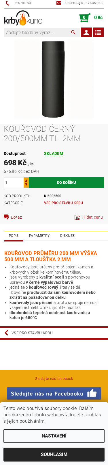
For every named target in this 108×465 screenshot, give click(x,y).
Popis (14, 236)
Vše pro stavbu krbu (63, 203)
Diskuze (67, 236)
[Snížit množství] (26, 185)
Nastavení (54, 436)
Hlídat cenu (92, 217)
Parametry (39, 236)
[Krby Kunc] (23, 17)
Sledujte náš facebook (54, 378)
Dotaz (16, 217)
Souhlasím (54, 454)
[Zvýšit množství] (26, 180)
